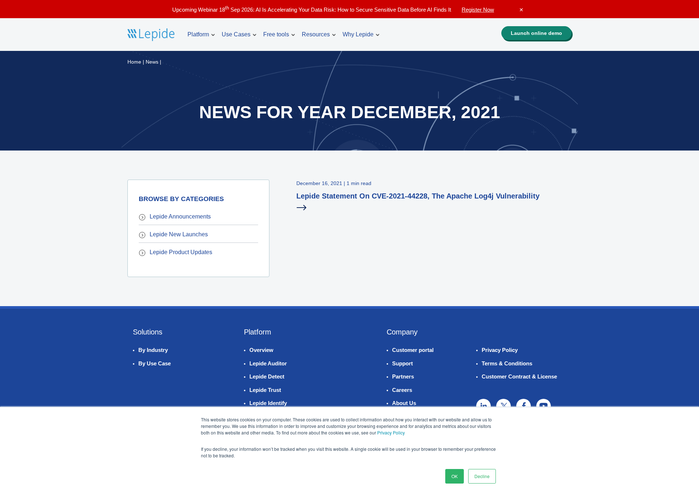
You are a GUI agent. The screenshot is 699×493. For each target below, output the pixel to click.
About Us (404, 403)
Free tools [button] (276, 34)
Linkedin (483, 406)
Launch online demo (536, 33)
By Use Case (154, 363)
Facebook (523, 406)
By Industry (153, 350)
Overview (261, 350)
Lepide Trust (265, 390)
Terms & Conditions (507, 363)
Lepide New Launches (179, 234)
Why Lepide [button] (358, 34)
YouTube (543, 406)
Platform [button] (198, 34)
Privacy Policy (391, 432)
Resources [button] (316, 34)
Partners (403, 376)
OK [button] (454, 476)
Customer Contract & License (519, 376)
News (152, 62)
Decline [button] (482, 476)
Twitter (503, 406)
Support (402, 363)
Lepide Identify (268, 403)
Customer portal (413, 350)
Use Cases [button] (236, 34)
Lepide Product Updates (181, 252)
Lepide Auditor (268, 363)
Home (134, 62)
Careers (402, 390)
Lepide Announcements (180, 216)
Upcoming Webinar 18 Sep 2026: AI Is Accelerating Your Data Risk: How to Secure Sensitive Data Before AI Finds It (333, 10)
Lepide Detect (266, 376)
